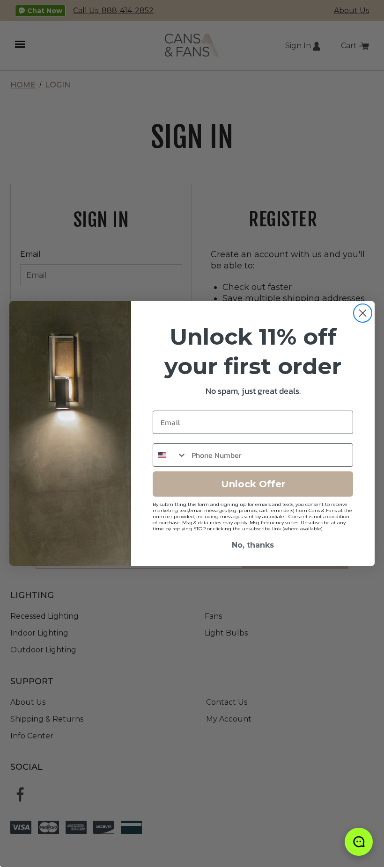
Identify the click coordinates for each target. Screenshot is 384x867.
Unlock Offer (253, 484)
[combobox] (170, 455)
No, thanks (253, 545)
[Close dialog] (362, 313)
